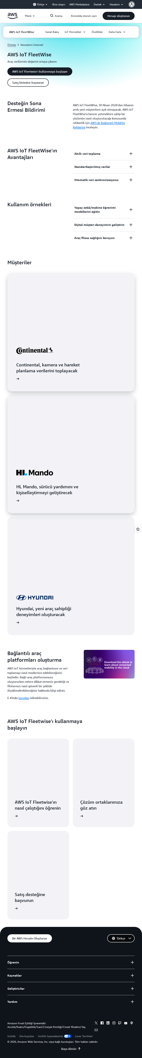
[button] (119, 16)
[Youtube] (125, 1023)
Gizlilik (11, 1036)
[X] (96, 1023)
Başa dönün (68, 1049)
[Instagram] (113, 1023)
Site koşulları (26, 1036)
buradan (23, 698)
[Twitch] (119, 1023)
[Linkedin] (107, 1023)
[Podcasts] (131, 1023)
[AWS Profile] (132, 4)
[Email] (96, 1030)
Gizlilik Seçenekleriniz (50, 1036)
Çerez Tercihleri (84, 1036)
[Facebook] (102, 1023)
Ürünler (11, 44)
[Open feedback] (138, 529)
